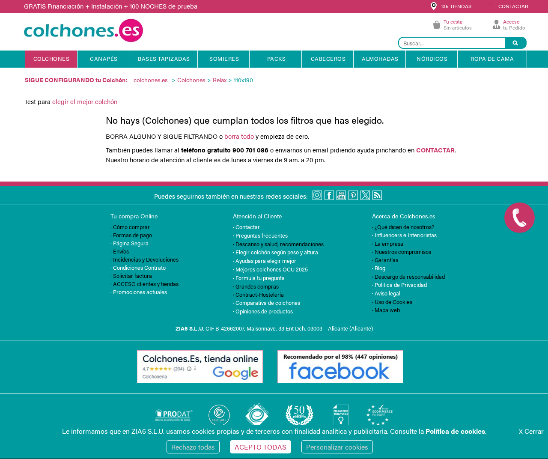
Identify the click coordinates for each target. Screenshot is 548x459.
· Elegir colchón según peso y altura (275, 252)
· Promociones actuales (138, 292)
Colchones (191, 79)
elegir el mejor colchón (84, 101)
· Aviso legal (386, 293)
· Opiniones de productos (263, 311)
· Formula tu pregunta (259, 278)
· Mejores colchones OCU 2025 (270, 269)
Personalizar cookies (337, 447)
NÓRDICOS (432, 58)
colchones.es (151, 79)
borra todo (239, 135)
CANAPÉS (104, 58)
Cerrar (531, 431)
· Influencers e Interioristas (404, 235)
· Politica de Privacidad (399, 284)
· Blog (378, 268)
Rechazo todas (193, 447)
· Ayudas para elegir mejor (264, 260)
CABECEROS (328, 58)
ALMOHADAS (380, 58)
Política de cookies (455, 431)
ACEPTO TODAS (260, 447)
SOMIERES (224, 58)
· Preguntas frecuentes (260, 235)
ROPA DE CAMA (492, 58)
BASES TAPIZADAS (164, 58)
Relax (219, 79)
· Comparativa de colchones (266, 302)
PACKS (276, 58)
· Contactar (246, 227)
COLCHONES (51, 58)
